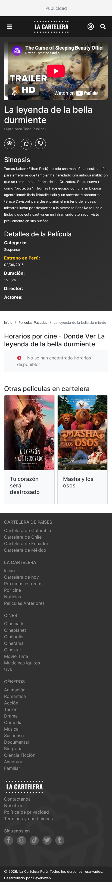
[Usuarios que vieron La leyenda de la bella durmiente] (9, 143)
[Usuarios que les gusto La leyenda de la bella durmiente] (26, 144)
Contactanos (17, 799)
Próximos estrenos (23, 583)
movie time (16, 656)
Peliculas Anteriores (24, 603)
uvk (8, 669)
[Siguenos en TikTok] (34, 840)
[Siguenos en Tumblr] (59, 840)
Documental (16, 742)
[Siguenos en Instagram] (21, 840)
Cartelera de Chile (23, 537)
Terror (10, 709)
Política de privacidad (26, 812)
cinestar (12, 649)
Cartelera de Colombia (27, 530)
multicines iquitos (22, 663)
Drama (11, 716)
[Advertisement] (56, 8)
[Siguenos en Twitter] (47, 840)
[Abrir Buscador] (103, 26)
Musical (12, 729)
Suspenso (14, 735)
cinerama (14, 643)
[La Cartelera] (51, 26)
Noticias (12, 596)
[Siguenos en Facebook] (8, 840)
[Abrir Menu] (9, 27)
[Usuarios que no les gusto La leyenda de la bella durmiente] (40, 143)
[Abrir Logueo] (91, 26)
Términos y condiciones (28, 818)
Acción (11, 703)
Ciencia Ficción (19, 755)
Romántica (15, 696)
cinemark (14, 623)
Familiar (12, 768)
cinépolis (13, 636)
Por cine (12, 590)
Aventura (13, 761)
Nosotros (13, 805)
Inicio (9, 570)
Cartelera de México (25, 550)
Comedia (13, 722)
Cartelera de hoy (21, 577)
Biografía (13, 748)
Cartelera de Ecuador (26, 543)
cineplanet (15, 630)
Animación (15, 689)
